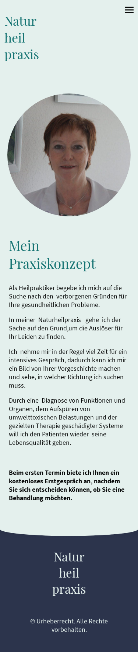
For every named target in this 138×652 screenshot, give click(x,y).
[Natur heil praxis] (36, 67)
